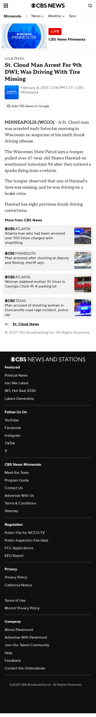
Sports (74, 16)
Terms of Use (15, 600)
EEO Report (14, 556)
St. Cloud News (26, 324)
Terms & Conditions (20, 503)
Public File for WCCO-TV (25, 533)
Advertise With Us (19, 495)
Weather (55, 16)
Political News (16, 375)
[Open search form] (90, 5)
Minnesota (12, 16)
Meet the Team (17, 473)
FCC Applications (19, 548)
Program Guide (17, 480)
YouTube (12, 420)
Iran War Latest (16, 383)
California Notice (18, 585)
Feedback (13, 660)
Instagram (13, 435)
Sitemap (11, 511)
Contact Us (14, 488)
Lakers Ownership (19, 398)
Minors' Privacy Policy (22, 608)
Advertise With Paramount (26, 637)
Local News (14, 58)
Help (8, 653)
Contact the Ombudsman (25, 668)
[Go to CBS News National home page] (48, 5)
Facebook (13, 428)
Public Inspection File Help (26, 540)
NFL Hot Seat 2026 (20, 391)
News (36, 16)
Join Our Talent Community (27, 645)
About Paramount (19, 630)
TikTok (10, 443)
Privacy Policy (16, 577)
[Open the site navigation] (17, 5)
